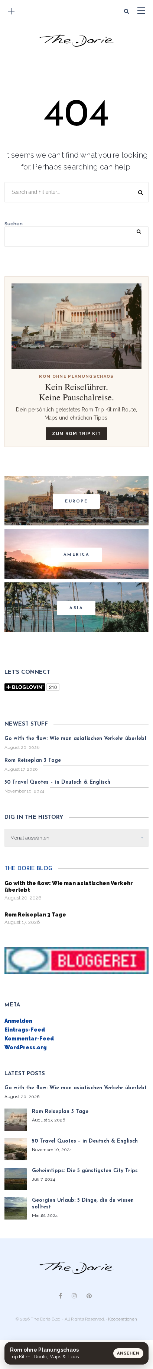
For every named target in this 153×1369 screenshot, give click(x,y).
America (77, 555)
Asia (76, 608)
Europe (76, 502)
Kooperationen (122, 1319)
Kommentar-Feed (29, 1039)
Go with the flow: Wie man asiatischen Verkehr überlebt (75, 738)
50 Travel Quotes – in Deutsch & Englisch (57, 782)
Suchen (13, 223)
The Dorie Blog (28, 869)
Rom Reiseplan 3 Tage (32, 760)
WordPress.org (25, 1047)
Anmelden (18, 1021)
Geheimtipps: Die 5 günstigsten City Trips (85, 1171)
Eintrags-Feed (24, 1030)
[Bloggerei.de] (76, 960)
